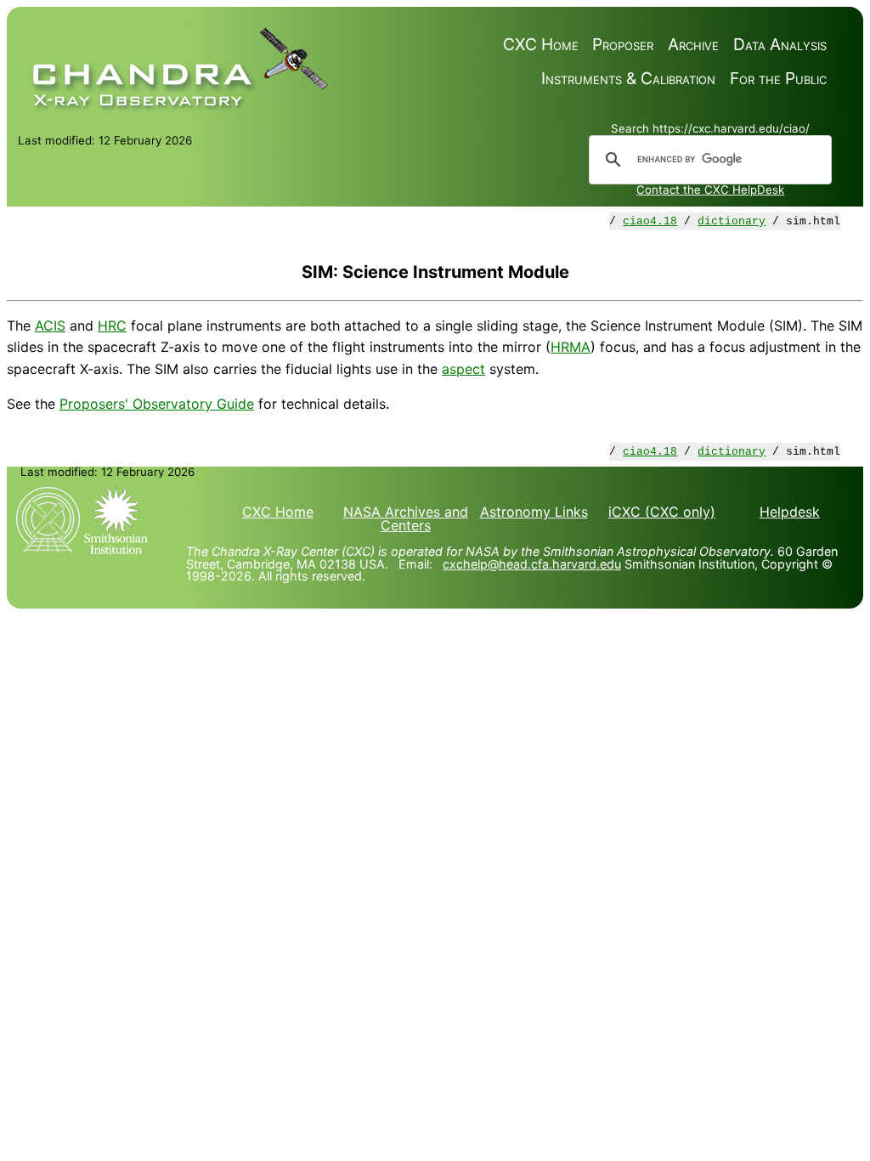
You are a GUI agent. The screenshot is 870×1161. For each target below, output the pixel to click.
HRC (112, 325)
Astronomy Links (534, 511)
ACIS (50, 325)
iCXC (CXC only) (661, 511)
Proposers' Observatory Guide (156, 403)
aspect (463, 368)
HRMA (570, 346)
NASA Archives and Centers (405, 518)
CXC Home (541, 45)
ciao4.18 (650, 221)
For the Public (778, 79)
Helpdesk (790, 511)
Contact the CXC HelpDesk (710, 189)
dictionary (731, 221)
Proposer (622, 45)
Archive (693, 45)
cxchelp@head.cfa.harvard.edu (532, 564)
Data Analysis (780, 45)
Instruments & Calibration (628, 79)
